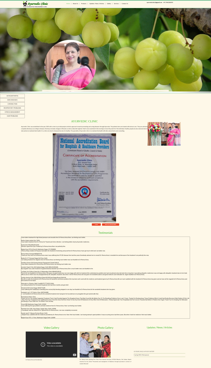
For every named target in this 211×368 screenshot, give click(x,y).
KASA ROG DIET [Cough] (141, 336)
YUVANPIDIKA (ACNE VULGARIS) (144, 339)
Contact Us (125, 3)
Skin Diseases (12, 100)
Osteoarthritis (12, 96)
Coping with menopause (141, 332)
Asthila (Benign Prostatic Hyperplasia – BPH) (148, 346)
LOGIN (96, 224)
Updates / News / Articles (96, 3)
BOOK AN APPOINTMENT (110, 224)
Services (116, 3)
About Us (75, 3)
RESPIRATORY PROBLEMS (12, 108)
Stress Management (12, 112)
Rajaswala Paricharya (140, 343)
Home (68, 3)
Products (83, 3)
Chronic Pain (12, 104)
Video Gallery (51, 327)
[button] (16, 50)
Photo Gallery (105, 327)
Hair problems (12, 116)
